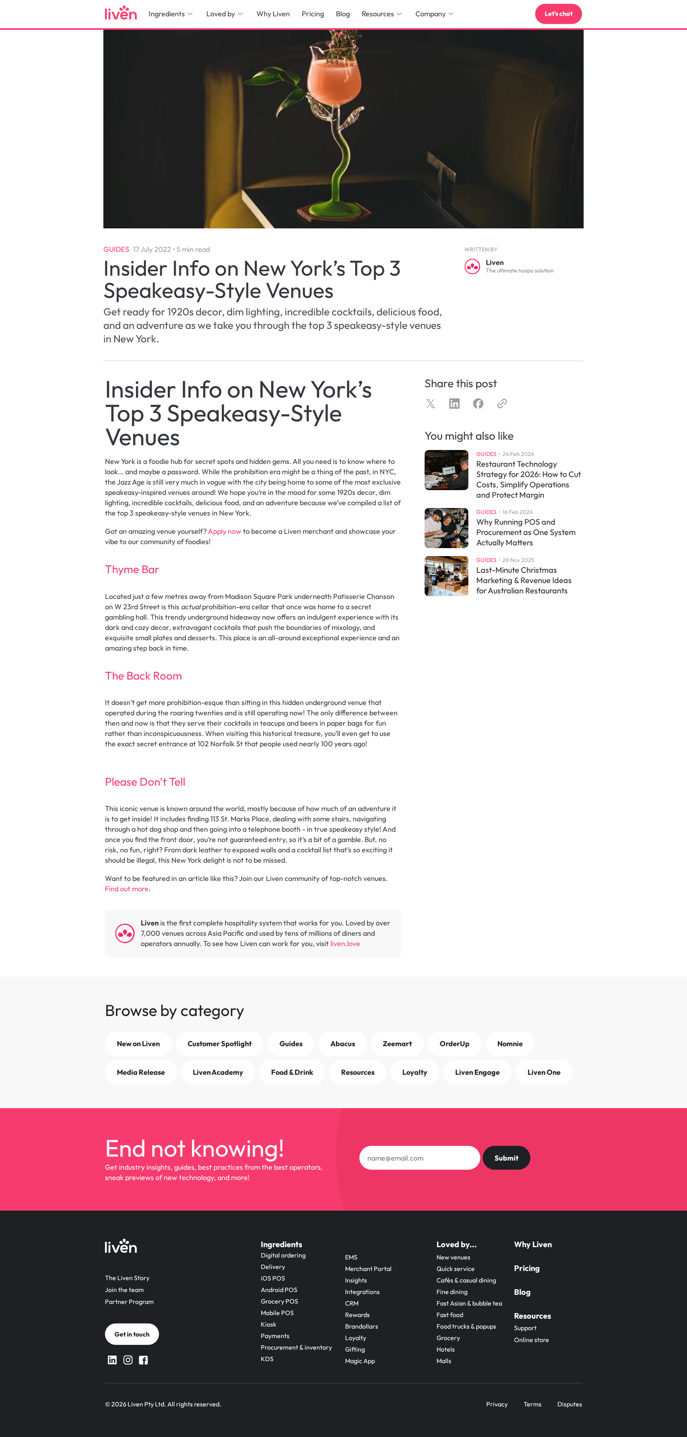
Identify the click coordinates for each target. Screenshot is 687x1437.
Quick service (456, 1269)
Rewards (357, 1315)
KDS (267, 1359)
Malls (444, 1361)
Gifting (355, 1349)
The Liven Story (127, 1278)
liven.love (346, 943)
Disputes (569, 1404)
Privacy (497, 1404)
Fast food (450, 1315)
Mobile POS (277, 1313)
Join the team (124, 1290)
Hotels (446, 1349)
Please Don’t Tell (145, 781)
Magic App (360, 1361)
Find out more (127, 888)
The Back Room (143, 675)
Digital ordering (283, 1255)
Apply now (224, 531)
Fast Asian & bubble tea (469, 1303)
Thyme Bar (132, 569)
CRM (352, 1303)
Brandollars (361, 1326)
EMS (351, 1257)
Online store (531, 1340)
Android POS (279, 1290)
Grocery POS (279, 1301)
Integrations (362, 1292)
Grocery (448, 1338)
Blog (522, 1292)
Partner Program (129, 1302)
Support (525, 1328)
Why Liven (533, 1244)
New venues (453, 1257)
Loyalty (355, 1338)
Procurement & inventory (296, 1347)
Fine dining (452, 1292)
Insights (356, 1280)
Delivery (273, 1267)
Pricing (527, 1268)
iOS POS (273, 1278)
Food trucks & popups (466, 1326)
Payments (275, 1336)
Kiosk (268, 1324)
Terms (532, 1404)
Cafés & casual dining (466, 1280)
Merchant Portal (368, 1269)
